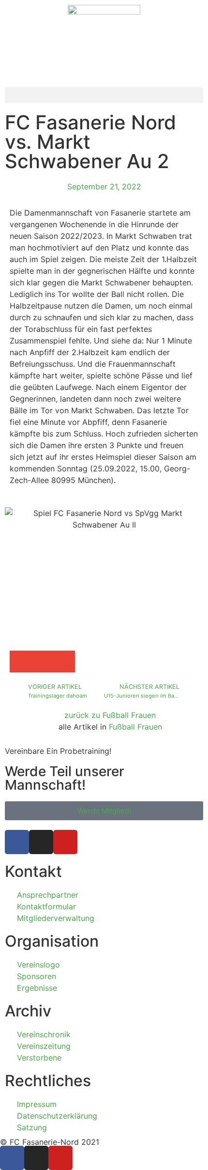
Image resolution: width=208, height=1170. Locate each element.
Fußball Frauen (135, 727)
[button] (104, 95)
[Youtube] (65, 842)
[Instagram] (41, 842)
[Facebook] (17, 842)
